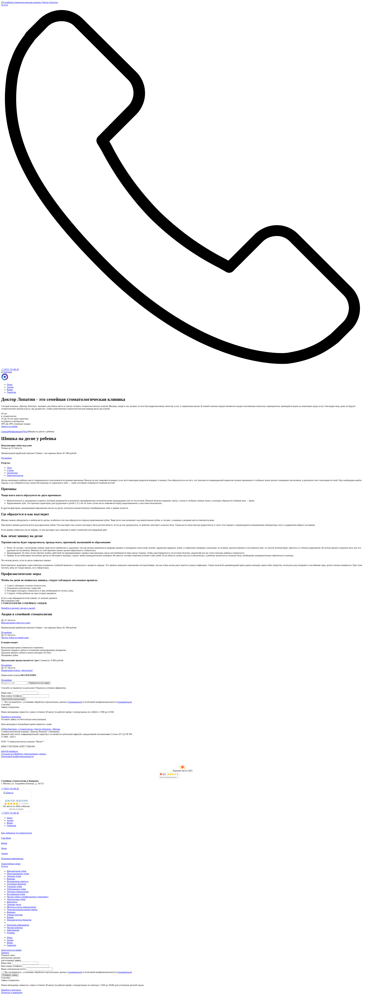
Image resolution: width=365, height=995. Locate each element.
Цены (9, 384)
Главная (5, 431)
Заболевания (13, 930)
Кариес (10, 917)
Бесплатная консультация (13, 699)
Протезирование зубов (18, 873)
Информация (15, 431)
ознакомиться (74, 702)
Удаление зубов (14, 886)
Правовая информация (12, 858)
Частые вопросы (15, 927)
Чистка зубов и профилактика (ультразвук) (27, 897)
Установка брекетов (16, 884)
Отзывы (11, 932)
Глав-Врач (6, 838)
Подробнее (6, 632)
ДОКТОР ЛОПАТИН (16, 800)
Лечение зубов (14, 876)
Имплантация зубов (16, 871)
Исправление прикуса (17, 881)
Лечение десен (14, 904)
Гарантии (11, 392)
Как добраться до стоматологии (16, 833)
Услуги (4, 866)
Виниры (11, 879)
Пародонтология (15, 475)
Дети (25, 431)
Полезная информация (18, 925)
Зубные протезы (15, 914)
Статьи (10, 470)
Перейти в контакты (11, 717)
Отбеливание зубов (16, 889)
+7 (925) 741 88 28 (10, 369)
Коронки (11, 912)
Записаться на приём (11, 950)
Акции (10, 387)
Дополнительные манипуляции (22, 909)
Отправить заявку (10, 975)
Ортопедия (12, 473)
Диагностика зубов (16, 899)
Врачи (10, 389)
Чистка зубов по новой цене (15, 637)
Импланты (12, 902)
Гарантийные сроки (11, 863)
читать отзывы (16, 809)
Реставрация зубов (16, 894)
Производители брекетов (19, 920)
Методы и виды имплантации (21, 907)
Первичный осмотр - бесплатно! (17, 670)
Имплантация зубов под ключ (15, 623)
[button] (182, 768)
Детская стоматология (17, 891)
